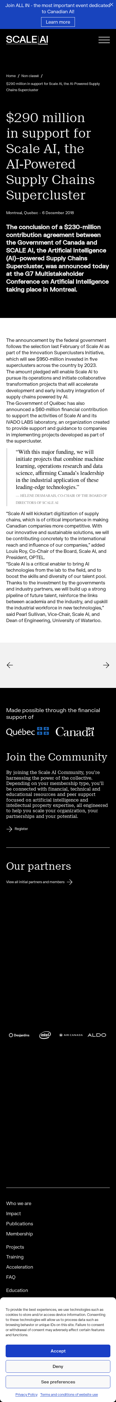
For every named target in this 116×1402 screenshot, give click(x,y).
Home (11, 76)
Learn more (58, 21)
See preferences (58, 1381)
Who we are (18, 1203)
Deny (58, 1366)
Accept (58, 1350)
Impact (13, 1213)
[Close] (111, 4)
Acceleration (19, 1266)
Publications (19, 1223)
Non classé (30, 76)
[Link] (34, 41)
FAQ (10, 1277)
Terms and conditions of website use (69, 1394)
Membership (19, 1233)
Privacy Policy (26, 1394)
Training (15, 1256)
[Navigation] (104, 41)
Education (17, 1290)
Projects (15, 1247)
